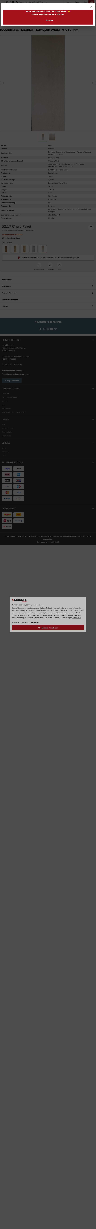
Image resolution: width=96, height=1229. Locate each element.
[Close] (91, 6)
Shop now (50, 20)
